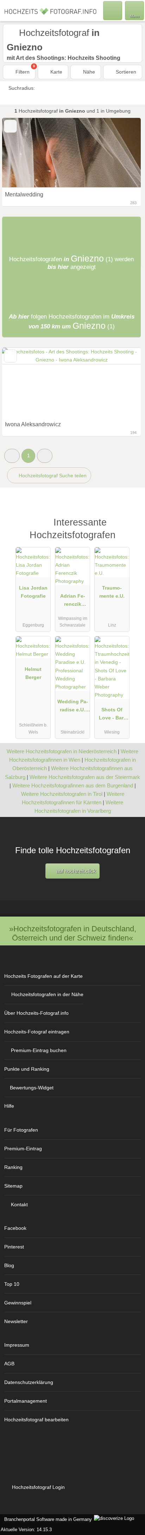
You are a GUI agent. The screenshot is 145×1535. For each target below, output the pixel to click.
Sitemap (13, 1186)
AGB (9, 1363)
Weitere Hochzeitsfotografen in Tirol (61, 794)
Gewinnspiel (17, 1303)
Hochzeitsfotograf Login (38, 1487)
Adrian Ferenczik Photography (72, 601)
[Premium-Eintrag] (130, 529)
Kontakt (19, 1204)
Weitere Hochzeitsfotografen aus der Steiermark (85, 777)
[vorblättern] (123, 153)
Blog (9, 1265)
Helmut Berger (33, 673)
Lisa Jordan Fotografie (33, 592)
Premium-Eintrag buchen (39, 1050)
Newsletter (16, 1321)
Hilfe (9, 1106)
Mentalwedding (24, 194)
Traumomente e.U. (112, 592)
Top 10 (11, 1284)
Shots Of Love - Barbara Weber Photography (112, 715)
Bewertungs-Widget (31, 1087)
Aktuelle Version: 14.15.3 (26, 1529)
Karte (55, 72)
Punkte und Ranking (26, 1069)
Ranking (13, 1167)
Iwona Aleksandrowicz (33, 424)
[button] (12, 456)
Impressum (16, 1345)
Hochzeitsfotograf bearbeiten (36, 1419)
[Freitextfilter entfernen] (113, 10)
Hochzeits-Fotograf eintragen (36, 1031)
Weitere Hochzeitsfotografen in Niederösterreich (61, 751)
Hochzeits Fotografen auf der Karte (43, 976)
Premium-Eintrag (23, 1148)
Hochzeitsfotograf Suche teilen (52, 475)
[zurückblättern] (19, 153)
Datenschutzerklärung (28, 1382)
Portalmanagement (25, 1401)
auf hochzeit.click (75, 871)
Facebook (15, 1228)
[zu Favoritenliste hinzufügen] (10, 126)
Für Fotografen (21, 1130)
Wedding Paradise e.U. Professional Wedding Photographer (72, 707)
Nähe (88, 72)
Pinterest (14, 1247)
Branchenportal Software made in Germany (46, 1519)
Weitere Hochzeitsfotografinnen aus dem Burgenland (72, 785)
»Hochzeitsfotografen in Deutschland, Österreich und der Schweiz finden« (72, 933)
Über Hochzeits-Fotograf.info (36, 1013)
